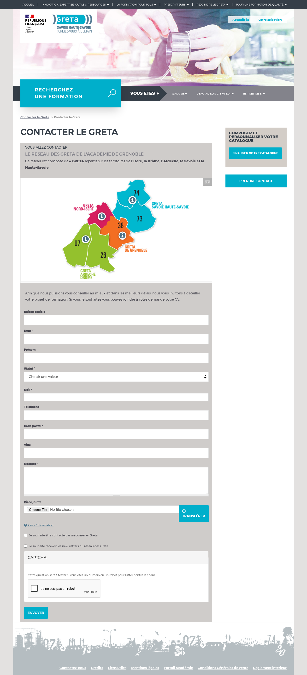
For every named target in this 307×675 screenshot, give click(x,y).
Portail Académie (178, 668)
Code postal (33, 426)
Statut (29, 368)
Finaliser (255, 153)
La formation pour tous (135, 4)
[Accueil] (58, 26)
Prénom (29, 349)
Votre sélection (270, 20)
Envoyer (36, 613)
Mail (28, 390)
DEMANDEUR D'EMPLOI (214, 93)
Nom (28, 330)
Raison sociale (34, 312)
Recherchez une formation (59, 93)
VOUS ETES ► (145, 93)
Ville (27, 445)
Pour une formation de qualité (260, 4)
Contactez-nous (72, 668)
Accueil (28, 4)
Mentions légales (145, 668)
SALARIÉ (178, 93)
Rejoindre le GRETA (211, 4)
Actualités (240, 20)
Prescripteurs (175, 4)
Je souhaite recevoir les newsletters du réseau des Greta (68, 546)
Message (31, 464)
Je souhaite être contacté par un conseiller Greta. (63, 535)
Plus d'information (40, 525)
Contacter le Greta (34, 117)
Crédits (97, 668)
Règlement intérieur (270, 668)
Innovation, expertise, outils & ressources (74, 4)
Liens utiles (117, 668)
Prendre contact (256, 181)
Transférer (193, 516)
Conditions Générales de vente (223, 668)
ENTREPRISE (252, 93)
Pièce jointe (32, 502)
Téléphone (31, 407)
